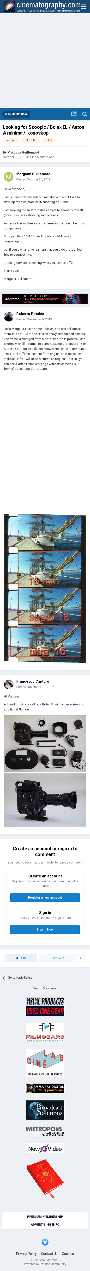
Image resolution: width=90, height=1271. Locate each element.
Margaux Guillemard (23, 152)
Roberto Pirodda (30, 314)
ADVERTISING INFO (45, 1224)
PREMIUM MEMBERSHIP (45, 1216)
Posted (33, 179)
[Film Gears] (45, 1032)
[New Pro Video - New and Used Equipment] (45, 1148)
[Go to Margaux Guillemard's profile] (8, 177)
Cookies (68, 1254)
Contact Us (49, 1254)
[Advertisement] (45, 61)
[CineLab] (45, 1062)
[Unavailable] (45, 771)
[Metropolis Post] (45, 1131)
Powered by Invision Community (45, 1264)
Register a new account (45, 897)
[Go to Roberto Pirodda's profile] (8, 316)
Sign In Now (45, 929)
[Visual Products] (45, 1006)
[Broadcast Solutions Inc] (45, 1109)
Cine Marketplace (42, 157)
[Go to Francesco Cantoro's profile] (8, 684)
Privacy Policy (26, 1254)
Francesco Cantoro (32, 681)
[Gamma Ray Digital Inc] (45, 1088)
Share (22, 958)
